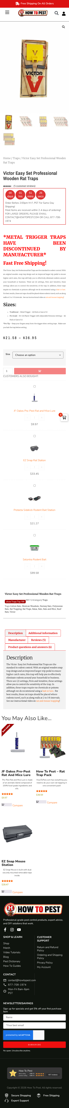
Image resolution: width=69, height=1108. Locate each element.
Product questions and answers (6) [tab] (30, 647)
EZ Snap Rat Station (34, 460)
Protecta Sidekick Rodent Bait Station (34, 510)
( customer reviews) (24, 186)
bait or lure (61, 290)
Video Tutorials (11, 952)
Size (8, 354)
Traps (16, 158)
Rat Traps (27, 609)
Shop (6, 943)
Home (7, 158)
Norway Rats (46, 606)
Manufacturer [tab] (17, 640)
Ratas (34, 609)
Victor (12, 612)
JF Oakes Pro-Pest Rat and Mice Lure (34, 411)
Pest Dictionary (11, 961)
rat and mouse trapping (55, 297)
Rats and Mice (49, 609)
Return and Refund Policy (47, 949)
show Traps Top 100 (15, 601)
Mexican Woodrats (30, 606)
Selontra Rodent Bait (34, 559)
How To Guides (12, 966)
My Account (44, 967)
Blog (6, 957)
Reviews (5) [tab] (38, 640)
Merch (6, 948)
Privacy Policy (45, 962)
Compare (18, 805)
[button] (58, 12)
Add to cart (40, 371)
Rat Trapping (16, 609)
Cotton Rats (15, 606)
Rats (40, 609)
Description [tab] (15, 633)
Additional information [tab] (43, 633)
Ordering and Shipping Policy (49, 956)
